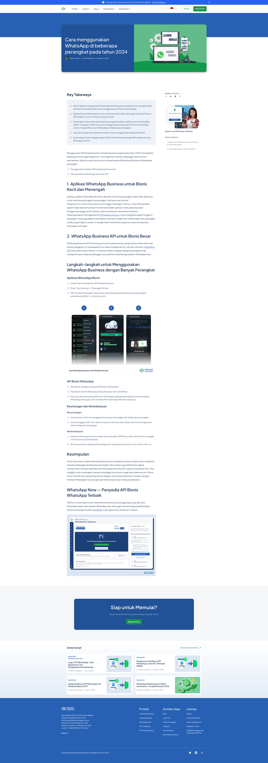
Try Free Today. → (159, 2)
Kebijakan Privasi (193, 726)
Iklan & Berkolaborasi (171, 735)
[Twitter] (171, 96)
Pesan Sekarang (145, 718)
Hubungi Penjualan (194, 718)
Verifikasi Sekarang (146, 714)
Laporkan (166, 718)
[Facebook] (166, 96)
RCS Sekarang (144, 726)
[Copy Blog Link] (180, 96)
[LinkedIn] (176, 96)
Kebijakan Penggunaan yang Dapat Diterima (195, 731)
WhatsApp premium (110, 215)
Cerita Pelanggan (169, 722)
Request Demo (134, 622)
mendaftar (97, 510)
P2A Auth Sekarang (146, 730)
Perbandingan (168, 730)
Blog (165, 714)
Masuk (189, 714)
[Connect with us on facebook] (202, 753)
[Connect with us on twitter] (190, 753)
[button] (75, 9)
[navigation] (65, 8)
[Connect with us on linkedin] (196, 753)
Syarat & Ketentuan (194, 722)
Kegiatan (166, 726)
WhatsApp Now (145, 722)
